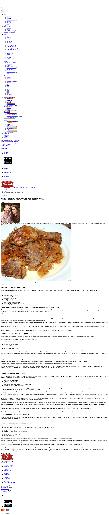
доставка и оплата (8, 165)
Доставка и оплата (8, 465)
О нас (5, 471)
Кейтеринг (6, 481)
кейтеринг (6, 176)
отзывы (5, 175)
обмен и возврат (8, 167)
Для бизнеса (7, 478)
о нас (5, 173)
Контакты (6, 473)
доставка (6, 151)
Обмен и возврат (8, 466)
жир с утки (88, 310)
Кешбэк (14, 141)
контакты (6, 153)
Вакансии (6, 479)
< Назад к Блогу (5, 195)
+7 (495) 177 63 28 (5, 486)
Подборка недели (8, 475)
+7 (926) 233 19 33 (5, 491)
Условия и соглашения (9, 482)
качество (6, 152)
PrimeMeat (6, 190)
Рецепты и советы (8, 172)
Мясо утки (40, 376)
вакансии (6, 179)
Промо (5, 141)
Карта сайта (4, 462)
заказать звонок (4, 148)
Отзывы (6, 477)
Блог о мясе (6, 155)
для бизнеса (6, 177)
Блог (5, 191)
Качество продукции (9, 467)
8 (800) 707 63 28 (5, 145)
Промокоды (6, 474)
